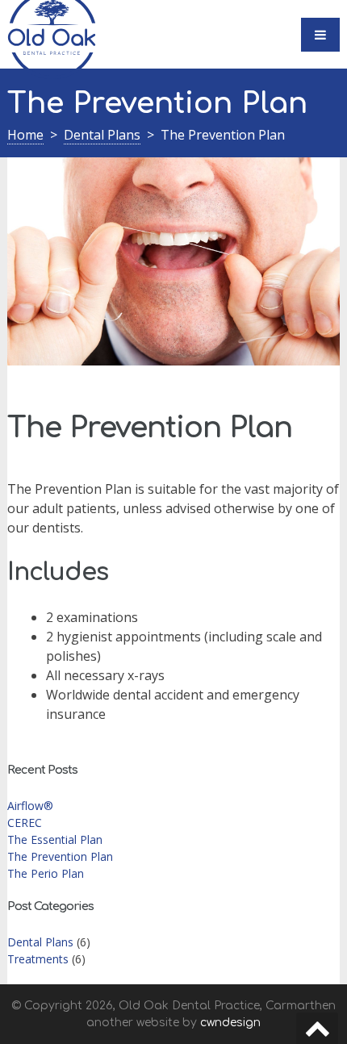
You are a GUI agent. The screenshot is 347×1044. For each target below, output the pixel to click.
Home (25, 135)
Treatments (38, 959)
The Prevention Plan (60, 856)
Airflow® (30, 805)
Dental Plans (102, 135)
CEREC (24, 822)
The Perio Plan (45, 873)
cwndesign (230, 1023)
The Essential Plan (54, 839)
